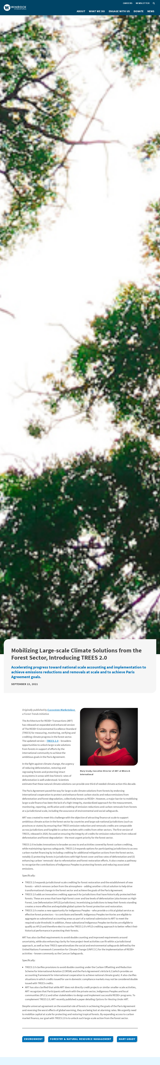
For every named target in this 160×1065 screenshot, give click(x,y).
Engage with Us (119, 11)
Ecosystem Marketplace (61, 710)
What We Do (97, 11)
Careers (127, 3)
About (81, 11)
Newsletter (143, 3)
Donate (139, 11)
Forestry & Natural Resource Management (80, 1039)
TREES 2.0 (53, 741)
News (150, 11)
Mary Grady (127, 1039)
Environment (33, 1039)
